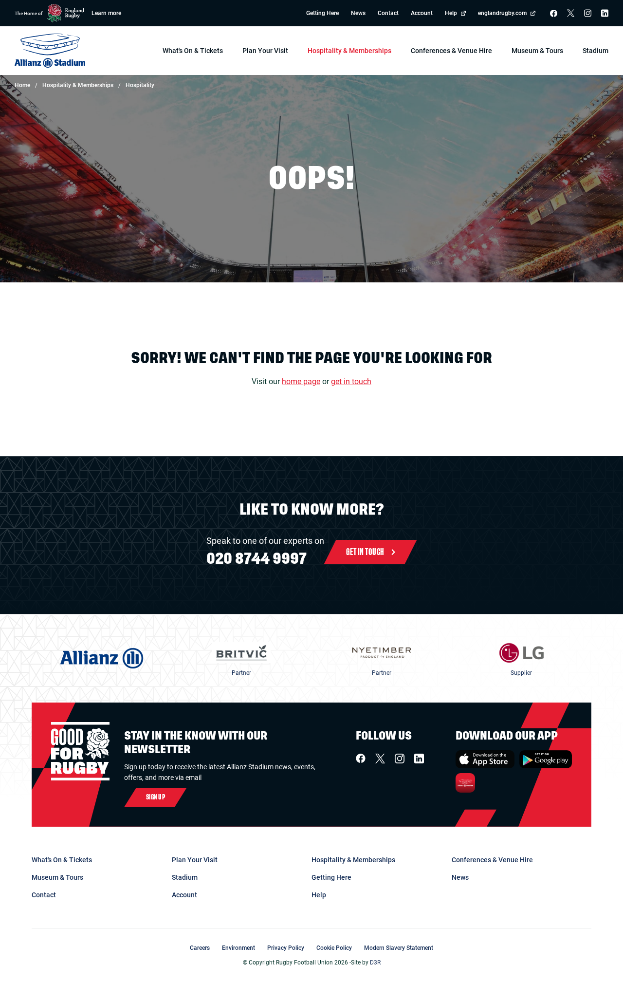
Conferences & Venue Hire (492, 860)
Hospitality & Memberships (353, 860)
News (358, 13)
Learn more (106, 13)
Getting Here (322, 13)
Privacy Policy (285, 948)
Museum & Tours (57, 877)
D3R (375, 962)
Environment (238, 948)
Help (451, 13)
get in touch (351, 381)
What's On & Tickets (62, 860)
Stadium (185, 877)
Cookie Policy (334, 948)
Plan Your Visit (195, 860)
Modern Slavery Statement (398, 948)
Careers (200, 948)
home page (301, 381)
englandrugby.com (502, 13)
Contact (388, 13)
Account (422, 13)
